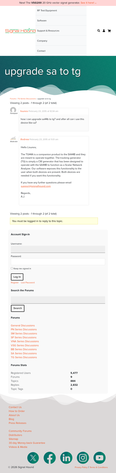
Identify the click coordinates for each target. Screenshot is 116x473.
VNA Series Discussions (25, 341)
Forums (13, 99)
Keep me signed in (22, 268)
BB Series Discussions (24, 349)
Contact (41, 50)
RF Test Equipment (47, 10)
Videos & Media (18, 447)
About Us (14, 415)
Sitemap (13, 439)
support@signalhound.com (36, 186)
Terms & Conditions (99, 467)
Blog (11, 419)
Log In (17, 276)
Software (42, 20)
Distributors (15, 435)
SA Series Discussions (24, 353)
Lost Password (28, 282)
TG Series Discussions (27, 99)
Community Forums (20, 431)
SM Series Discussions (24, 333)
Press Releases (17, 423)
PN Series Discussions (24, 329)
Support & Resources (48, 30)
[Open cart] (109, 31)
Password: (16, 256)
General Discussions (23, 325)
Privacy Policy (81, 467)
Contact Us (15, 407)
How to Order (17, 411)
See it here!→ (89, 2)
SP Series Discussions (23, 337)
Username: (16, 243)
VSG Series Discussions (25, 345)
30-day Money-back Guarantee (27, 443)
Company (42, 40)
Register (15, 282)
